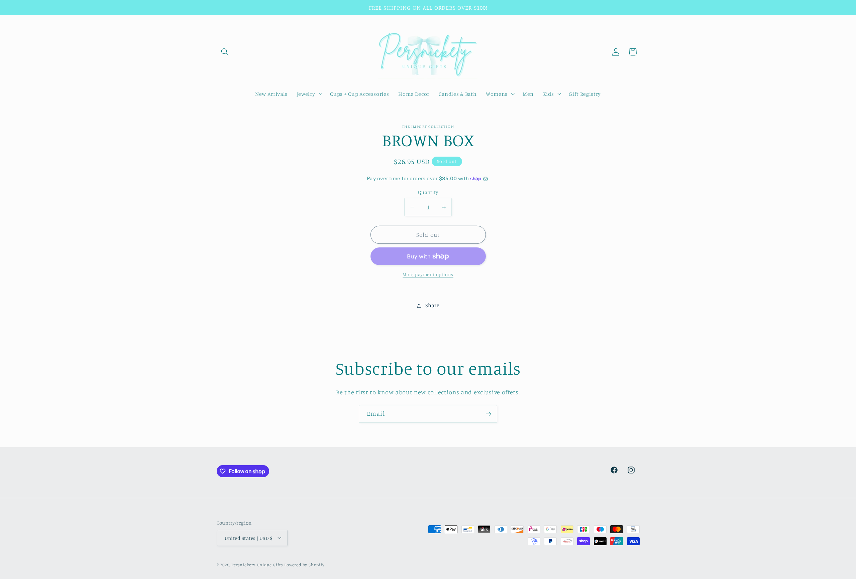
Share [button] (432, 305)
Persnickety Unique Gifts (257, 564)
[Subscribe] (488, 414)
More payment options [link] (428, 274)
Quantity (428, 192)
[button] (225, 51)
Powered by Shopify (304, 564)
